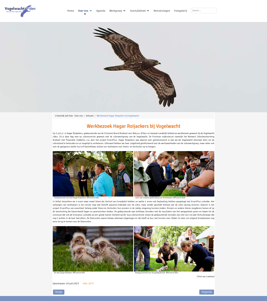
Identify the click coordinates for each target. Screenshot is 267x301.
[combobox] (204, 10)
